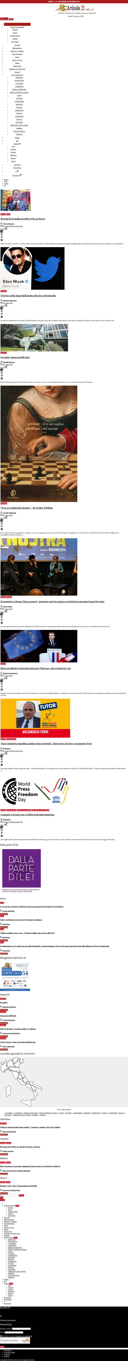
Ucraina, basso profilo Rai (15, 357)
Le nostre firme (9, 1352)
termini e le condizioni (24, 1336)
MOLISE (19, 108)
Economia (15, 42)
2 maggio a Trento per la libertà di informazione (27, 814)
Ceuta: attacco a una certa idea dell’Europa (17, 1042)
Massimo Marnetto (9, 301)
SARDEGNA (19, 116)
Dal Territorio (16, 75)
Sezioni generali (16, 27)
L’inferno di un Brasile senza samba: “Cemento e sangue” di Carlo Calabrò (30, 1127)
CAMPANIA (19, 87)
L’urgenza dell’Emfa (8, 1016)
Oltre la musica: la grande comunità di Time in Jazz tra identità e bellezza (30, 1166)
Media (17, 138)
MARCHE (19, 105)
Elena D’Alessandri (9, 1132)
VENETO (19, 134)
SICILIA (19, 119)
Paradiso (3, 1003)
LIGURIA (19, 99)
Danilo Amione (7, 1151)
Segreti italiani (17, 54)
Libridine (13, 155)
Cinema (13, 149)
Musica (13, 158)
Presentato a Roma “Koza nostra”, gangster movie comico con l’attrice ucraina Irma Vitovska (52, 601)
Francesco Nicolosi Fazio (11, 1033)
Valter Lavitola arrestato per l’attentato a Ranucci (21, 920)
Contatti (7, 1354)
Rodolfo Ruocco (9, 362)
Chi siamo (7, 1350)
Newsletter (17, 168)
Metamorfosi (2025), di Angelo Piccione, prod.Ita (20, 1147)
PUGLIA (19, 114)
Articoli (3, 214)
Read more (4, 914)
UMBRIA (19, 128)
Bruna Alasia (7, 607)
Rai (17, 141)
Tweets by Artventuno (8, 1320)
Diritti (17, 63)
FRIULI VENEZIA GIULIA (19, 93)
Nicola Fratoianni (8, 1020)
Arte (13, 146)
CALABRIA (19, 84)
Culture (15, 39)
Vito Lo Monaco (8, 224)
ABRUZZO (19, 78)
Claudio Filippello (9, 513)
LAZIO (19, 96)
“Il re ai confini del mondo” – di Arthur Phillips (26, 507)
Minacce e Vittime (17, 51)
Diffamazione (17, 48)
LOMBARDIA (19, 102)
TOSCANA (19, 122)
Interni (15, 30)
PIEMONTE (19, 111)
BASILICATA (19, 81)
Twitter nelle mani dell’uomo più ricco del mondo (28, 295)
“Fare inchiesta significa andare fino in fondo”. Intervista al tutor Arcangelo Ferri (46, 743)
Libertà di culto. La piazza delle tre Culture (18, 1029)
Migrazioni (17, 66)
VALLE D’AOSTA (19, 131)
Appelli (17, 72)
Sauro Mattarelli (8, 1047)
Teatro (13, 161)
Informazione (15, 36)
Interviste (17, 165)
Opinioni (3, 291)
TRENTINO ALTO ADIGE (19, 125)
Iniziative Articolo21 (24, 810)
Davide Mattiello (8, 911)
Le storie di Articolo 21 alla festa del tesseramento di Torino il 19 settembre (32, 907)
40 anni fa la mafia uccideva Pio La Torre (22, 218)
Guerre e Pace (17, 60)
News (2, 903)
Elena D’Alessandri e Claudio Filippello (16, 1171)
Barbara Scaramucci (10, 673)
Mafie (17, 57)
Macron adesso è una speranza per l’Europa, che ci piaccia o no (35, 668)
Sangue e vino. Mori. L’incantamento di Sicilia (18, 1186)
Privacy (6, 1356)
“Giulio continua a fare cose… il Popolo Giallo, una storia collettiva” (27, 933)
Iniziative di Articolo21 (17, 69)
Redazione (6, 749)
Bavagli (17, 45)
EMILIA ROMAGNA (19, 90)
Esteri (15, 33)
